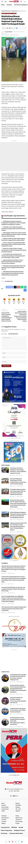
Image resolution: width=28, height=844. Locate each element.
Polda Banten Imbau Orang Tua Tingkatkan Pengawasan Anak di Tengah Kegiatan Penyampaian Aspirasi (13, 223)
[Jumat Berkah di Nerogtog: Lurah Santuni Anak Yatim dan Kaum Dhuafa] (5, 711)
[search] (21, 1)
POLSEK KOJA (9, 281)
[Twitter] (12, 796)
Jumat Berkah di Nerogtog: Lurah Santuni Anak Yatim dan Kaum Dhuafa (18, 710)
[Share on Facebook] (5, 28)
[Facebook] (10, 796)
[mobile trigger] (2, 2)
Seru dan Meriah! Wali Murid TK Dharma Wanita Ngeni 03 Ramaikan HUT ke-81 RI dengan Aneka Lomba (13, 256)
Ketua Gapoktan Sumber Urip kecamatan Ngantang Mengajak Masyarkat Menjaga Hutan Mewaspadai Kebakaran (18, 689)
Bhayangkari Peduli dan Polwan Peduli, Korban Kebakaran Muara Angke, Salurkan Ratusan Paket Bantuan (14, 234)
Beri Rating (4, 333)
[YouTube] (14, 796)
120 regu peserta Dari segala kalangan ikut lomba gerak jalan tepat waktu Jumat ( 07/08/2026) (13, 608)
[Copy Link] (14, 28)
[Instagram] (16, 796)
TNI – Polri (13, 13)
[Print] (17, 28)
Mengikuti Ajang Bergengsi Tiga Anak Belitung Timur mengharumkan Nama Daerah (13, 267)
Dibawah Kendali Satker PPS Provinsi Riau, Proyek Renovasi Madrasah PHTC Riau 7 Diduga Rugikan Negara (18, 526)
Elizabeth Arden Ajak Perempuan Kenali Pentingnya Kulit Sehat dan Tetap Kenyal (13, 228)
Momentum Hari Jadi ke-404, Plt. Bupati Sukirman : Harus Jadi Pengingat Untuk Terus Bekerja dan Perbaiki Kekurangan (18, 503)
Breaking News (5, 13)
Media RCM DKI (8, 31)
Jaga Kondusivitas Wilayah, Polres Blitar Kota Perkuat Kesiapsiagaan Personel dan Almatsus (12, 261)
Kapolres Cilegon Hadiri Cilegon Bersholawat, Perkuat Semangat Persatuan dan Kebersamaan (13, 250)
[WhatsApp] (17, 796)
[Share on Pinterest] (10, 28)
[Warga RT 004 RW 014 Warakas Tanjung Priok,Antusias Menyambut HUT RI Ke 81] (5, 701)
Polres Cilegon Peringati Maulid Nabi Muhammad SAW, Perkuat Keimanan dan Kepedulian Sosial (13, 244)
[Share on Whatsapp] (12, 28)
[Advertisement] (14, 156)
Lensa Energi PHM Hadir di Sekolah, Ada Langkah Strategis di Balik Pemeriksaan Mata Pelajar (13, 589)
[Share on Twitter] (7, 28)
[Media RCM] (14, 1)
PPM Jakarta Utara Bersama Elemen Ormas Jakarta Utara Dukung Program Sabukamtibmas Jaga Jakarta (12, 273)
